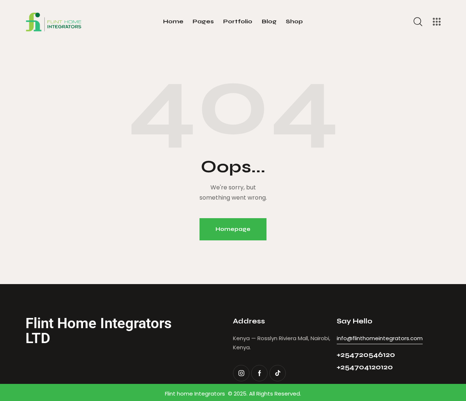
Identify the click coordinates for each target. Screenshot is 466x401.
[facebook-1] (259, 373)
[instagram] (241, 373)
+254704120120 (365, 366)
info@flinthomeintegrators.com (380, 338)
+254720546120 (366, 354)
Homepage (233, 229)
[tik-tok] (277, 373)
